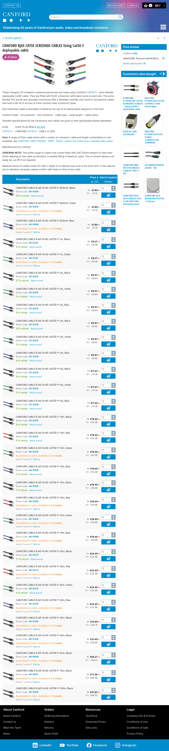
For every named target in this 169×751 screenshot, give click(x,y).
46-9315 (33, 258)
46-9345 (33, 388)
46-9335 (33, 340)
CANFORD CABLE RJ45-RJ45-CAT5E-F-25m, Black (44, 617)
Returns (49, 727)
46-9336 (34, 356)
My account (116, 5)
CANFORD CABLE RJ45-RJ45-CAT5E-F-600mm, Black (45, 187)
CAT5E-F (92, 92)
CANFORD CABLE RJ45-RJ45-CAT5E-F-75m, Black (44, 670)
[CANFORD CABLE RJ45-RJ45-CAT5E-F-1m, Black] (60, 70)
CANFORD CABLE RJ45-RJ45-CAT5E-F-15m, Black (44, 482)
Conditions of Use (137, 721)
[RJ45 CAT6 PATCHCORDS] (158, 38)
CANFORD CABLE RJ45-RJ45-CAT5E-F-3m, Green (43, 336)
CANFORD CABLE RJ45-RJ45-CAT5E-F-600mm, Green (46, 203)
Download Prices (96, 721)
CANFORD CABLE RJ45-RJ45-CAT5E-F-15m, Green (44, 515)
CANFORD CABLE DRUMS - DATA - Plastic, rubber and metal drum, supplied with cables (65, 141)
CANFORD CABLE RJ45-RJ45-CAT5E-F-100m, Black (44, 688)
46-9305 (33, 206)
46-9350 (33, 420)
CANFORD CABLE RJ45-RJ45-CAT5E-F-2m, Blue (42, 304)
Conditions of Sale (137, 727)
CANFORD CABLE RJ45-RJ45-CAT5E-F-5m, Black (43, 368)
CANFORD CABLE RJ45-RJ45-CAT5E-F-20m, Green (44, 584)
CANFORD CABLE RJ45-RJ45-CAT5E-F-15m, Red (43, 497)
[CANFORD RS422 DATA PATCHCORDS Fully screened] (164, 38)
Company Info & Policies (141, 715)
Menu (163, 27)
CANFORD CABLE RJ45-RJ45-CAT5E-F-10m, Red (43, 432)
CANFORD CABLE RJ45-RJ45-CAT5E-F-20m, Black (44, 551)
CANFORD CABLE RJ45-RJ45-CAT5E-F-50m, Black (44, 653)
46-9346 (34, 404)
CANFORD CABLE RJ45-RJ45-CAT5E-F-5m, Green (43, 384)
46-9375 (33, 588)
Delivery (108, 181)
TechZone (91, 715)
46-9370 (33, 555)
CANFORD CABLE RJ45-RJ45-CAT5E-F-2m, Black (43, 272)
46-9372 (33, 570)
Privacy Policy (135, 733)
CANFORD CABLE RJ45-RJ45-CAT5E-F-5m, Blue (42, 400)
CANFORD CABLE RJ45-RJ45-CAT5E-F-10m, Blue (43, 466)
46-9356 (33, 470)
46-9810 (33, 674)
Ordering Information (56, 715)
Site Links (91, 727)
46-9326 (33, 308)
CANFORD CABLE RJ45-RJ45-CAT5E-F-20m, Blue (43, 600)
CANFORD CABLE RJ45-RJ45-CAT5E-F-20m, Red (43, 566)
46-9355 (33, 451)
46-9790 (33, 639)
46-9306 (34, 224)
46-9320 (33, 276)
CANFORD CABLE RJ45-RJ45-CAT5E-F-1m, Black (43, 239)
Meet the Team (12, 727)
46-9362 (33, 501)
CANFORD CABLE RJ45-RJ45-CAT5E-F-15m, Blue (43, 532)
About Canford (11, 715)
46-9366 (34, 536)
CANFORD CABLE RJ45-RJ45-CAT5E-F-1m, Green (43, 254)
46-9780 (33, 621)
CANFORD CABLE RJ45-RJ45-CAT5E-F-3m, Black (43, 320)
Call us (36, 214)
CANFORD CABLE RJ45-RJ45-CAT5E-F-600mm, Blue (45, 220)
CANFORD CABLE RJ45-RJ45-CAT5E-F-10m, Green (44, 448)
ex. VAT (95, 181)
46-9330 (34, 324)
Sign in (133, 5)
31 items (12, 57)
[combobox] (86, 17)
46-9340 (34, 372)
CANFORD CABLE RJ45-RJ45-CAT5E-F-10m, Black (44, 416)
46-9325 (33, 292)
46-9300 (34, 191)
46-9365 (33, 519)
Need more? (37, 195)
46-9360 (34, 486)
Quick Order (51, 733)
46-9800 (34, 656)
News (6, 733)
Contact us (11, 5)
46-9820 (33, 692)
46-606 (41, 127)
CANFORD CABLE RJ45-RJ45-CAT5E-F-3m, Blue (42, 352)
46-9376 (33, 603)
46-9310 (33, 242)
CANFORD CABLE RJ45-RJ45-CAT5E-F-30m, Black (44, 635)
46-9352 (33, 436)
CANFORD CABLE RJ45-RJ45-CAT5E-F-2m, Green (43, 288)
